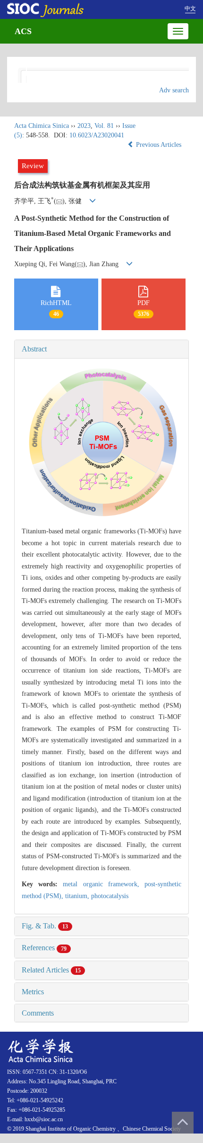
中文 (190, 8)
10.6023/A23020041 (96, 135)
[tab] (101, 349)
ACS (23, 31)
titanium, (78, 896)
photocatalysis (109, 896)
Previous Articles (158, 144)
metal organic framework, (103, 884)
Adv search (174, 90)
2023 (84, 125)
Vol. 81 (104, 125)
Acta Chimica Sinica (41, 125)
